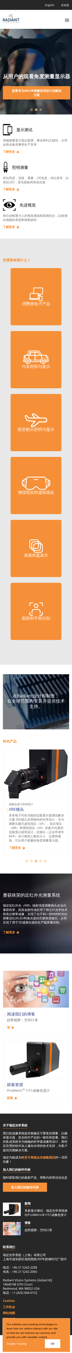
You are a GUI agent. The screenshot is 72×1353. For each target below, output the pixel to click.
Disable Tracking (17, 1343)
